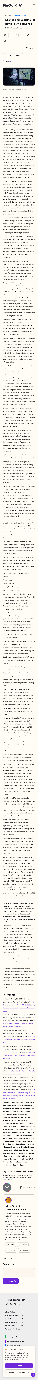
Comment (9, 1281)
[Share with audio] (5, 41)
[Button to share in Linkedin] (16, 35)
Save (31, 48)
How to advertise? (11, 1322)
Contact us (9, 1319)
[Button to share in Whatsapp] (10, 35)
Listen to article (15, 56)
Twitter (12, 1245)
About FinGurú (10, 1312)
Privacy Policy (9, 1325)
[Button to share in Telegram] (28, 35)
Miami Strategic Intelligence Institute (18, 28)
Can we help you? (33, 1375)
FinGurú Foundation (11, 1315)
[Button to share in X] (5, 35)
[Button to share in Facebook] (22, 35)
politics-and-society (20, 15)
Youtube (12, 1250)
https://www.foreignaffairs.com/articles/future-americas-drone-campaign (19, 1024)
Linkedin (24, 1245)
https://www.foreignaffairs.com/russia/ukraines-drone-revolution (19, 1039)
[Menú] (34, 5)
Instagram (26, 1250)
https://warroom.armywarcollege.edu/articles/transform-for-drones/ (19, 1055)
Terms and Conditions (12, 1329)
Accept (19, 1366)
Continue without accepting (19, 1372)
